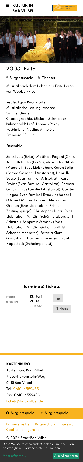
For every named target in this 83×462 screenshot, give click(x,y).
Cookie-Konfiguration (24, 430)
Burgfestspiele (20, 413)
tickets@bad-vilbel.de (24, 401)
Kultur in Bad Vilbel (23, 8)
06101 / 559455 (26, 389)
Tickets (62, 309)
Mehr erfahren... (14, 456)
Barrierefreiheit (19, 424)
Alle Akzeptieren (66, 456)
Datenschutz (45, 424)
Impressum (67, 424)
